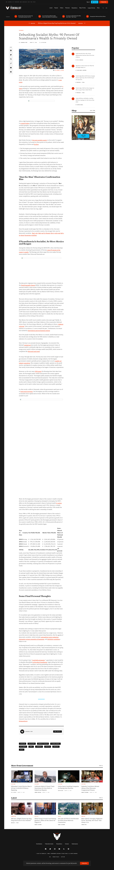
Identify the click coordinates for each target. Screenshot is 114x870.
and (42, 233)
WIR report (38, 371)
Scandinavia (39, 746)
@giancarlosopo (23, 721)
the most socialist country (39, 140)
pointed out (27, 345)
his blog (36, 144)
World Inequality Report (28, 285)
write (56, 233)
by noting (59, 503)
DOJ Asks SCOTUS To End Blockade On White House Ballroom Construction (68, 820)
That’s (33, 233)
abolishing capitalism (53, 639)
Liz (45, 233)
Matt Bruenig (23, 746)
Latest (14, 798)
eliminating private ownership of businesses (31, 639)
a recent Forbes (24, 123)
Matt (39, 233)
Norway (31, 746)
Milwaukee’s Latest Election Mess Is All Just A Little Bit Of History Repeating (21, 788)
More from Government (22, 765)
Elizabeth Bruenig (55, 743)
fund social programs (26, 391)
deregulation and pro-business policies (39, 330)
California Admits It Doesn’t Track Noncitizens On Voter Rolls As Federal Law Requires (44, 788)
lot (20, 235)
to (53, 233)
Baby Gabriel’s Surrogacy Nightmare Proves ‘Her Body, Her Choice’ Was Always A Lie (91, 820)
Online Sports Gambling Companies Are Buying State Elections (68, 787)
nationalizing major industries (49, 637)
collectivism (31, 743)
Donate (95, 2)
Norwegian (27, 235)
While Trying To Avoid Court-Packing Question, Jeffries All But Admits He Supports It (45, 820)
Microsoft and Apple (34, 351)
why (37, 233)
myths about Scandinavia (39, 662)
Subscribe (103, 2)
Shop (74, 110)
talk (62, 233)
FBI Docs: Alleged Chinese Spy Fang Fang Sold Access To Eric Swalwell (21, 819)
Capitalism (22, 743)
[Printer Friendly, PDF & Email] (11, 72)
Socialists (56, 746)
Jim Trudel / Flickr (59, 70)
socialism (34, 235)
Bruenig (48, 233)
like (52, 233)
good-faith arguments (38, 660)
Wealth (21, 749)
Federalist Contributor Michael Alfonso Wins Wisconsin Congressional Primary (90, 788)
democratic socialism (43, 743)
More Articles (57, 731)
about (22, 235)
